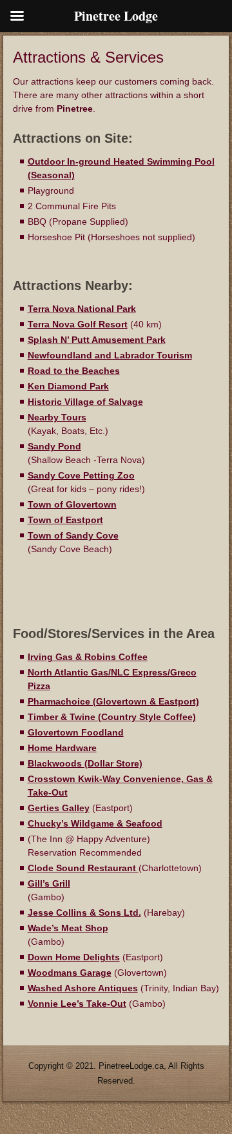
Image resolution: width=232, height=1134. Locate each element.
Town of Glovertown (72, 504)
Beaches (101, 371)
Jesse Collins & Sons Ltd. (84, 912)
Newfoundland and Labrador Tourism (110, 355)
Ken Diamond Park (68, 386)
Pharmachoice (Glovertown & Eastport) (113, 701)
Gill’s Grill (49, 883)
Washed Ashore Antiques (83, 988)
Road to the (55, 371)
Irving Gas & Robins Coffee (88, 657)
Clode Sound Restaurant (83, 868)
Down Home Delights (74, 957)
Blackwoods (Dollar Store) (85, 763)
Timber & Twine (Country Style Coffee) (112, 717)
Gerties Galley (59, 808)
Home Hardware (62, 748)
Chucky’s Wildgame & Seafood (95, 823)
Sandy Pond (54, 446)
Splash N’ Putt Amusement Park (97, 340)
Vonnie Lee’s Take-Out (77, 1003)
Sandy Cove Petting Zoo (81, 475)
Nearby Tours (57, 417)
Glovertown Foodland (76, 732)
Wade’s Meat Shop (68, 928)
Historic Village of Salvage (85, 402)
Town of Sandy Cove (73, 535)
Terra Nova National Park (82, 309)
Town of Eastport (65, 520)
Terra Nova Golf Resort (78, 324)
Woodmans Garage (69, 972)
